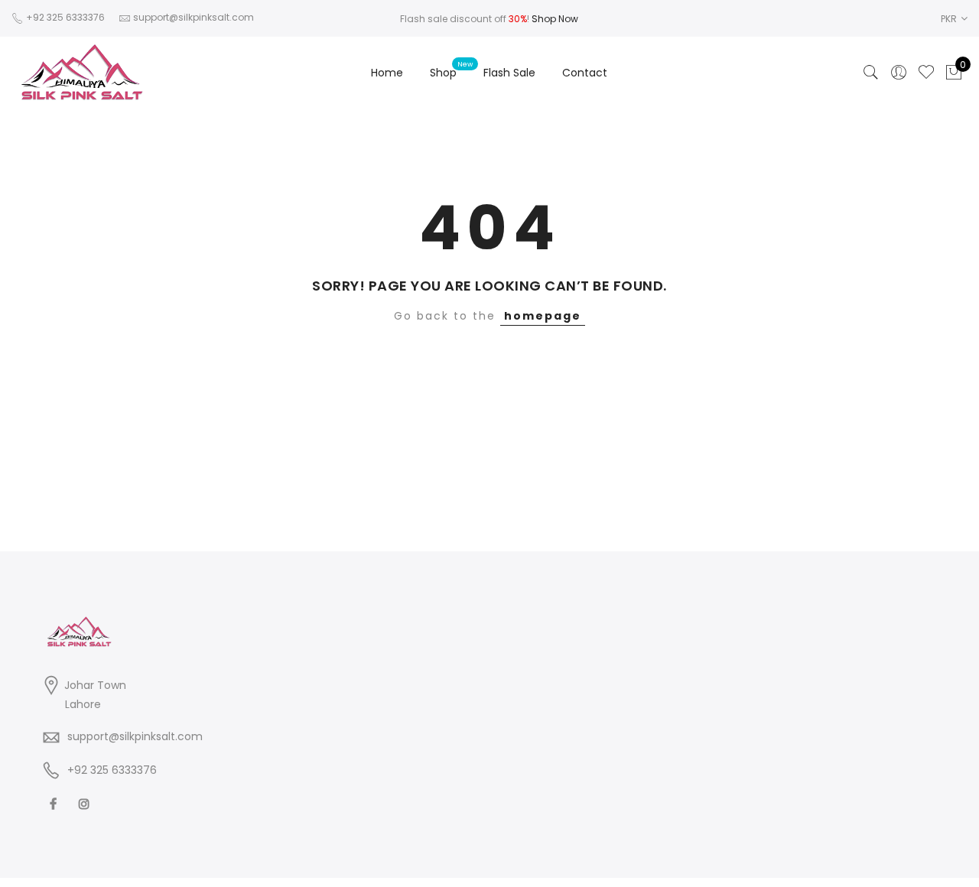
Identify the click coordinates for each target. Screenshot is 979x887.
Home (387, 72)
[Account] (899, 73)
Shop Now (555, 18)
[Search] (871, 73)
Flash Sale (509, 72)
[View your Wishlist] (926, 73)
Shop (443, 72)
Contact (584, 72)
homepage (542, 315)
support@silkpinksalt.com (135, 736)
